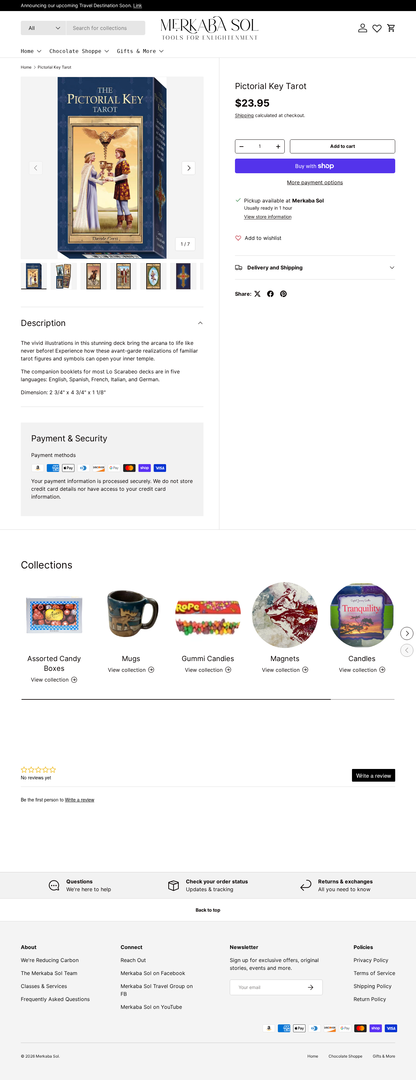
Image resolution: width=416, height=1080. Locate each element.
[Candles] (362, 615)
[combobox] (83, 28)
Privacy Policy (371, 960)
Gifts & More (136, 51)
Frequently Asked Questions (55, 999)
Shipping (244, 115)
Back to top (208, 910)
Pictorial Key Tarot (54, 67)
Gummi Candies (208, 658)
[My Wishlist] (377, 27)
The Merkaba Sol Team (49, 973)
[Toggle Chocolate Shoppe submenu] (106, 51)
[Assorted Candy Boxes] (54, 615)
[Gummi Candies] (208, 615)
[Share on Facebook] (270, 293)
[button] (391, 28)
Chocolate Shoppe (75, 51)
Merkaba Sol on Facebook (153, 973)
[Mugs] (131, 615)
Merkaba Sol (47, 1056)
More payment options (315, 182)
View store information (268, 216)
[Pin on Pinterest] (283, 293)
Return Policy (370, 999)
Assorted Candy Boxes (54, 663)
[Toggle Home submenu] (39, 51)
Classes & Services (44, 986)
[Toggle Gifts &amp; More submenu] (161, 51)
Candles (361, 658)
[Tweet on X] (257, 293)
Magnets (284, 658)
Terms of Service (374, 973)
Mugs (131, 658)
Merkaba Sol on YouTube (151, 1007)
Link (137, 5)
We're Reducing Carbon (50, 960)
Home (27, 51)
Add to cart (342, 146)
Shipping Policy (373, 986)
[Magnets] (285, 615)
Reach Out (133, 960)
